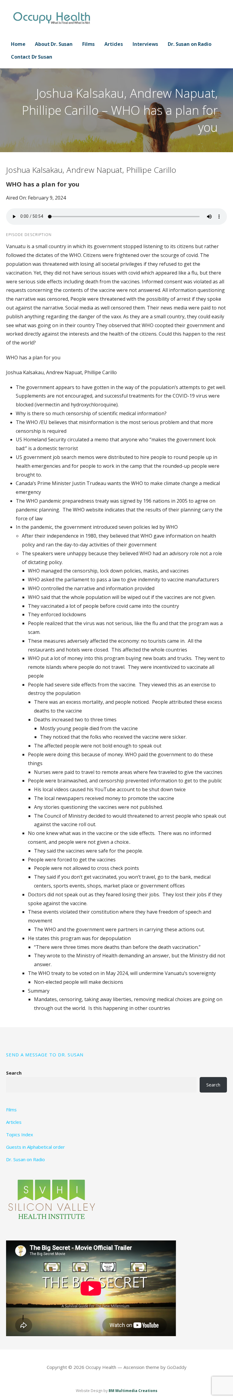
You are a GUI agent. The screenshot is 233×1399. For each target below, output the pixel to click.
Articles (113, 44)
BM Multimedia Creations (133, 1390)
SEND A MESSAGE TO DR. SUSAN (44, 1055)
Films (88, 44)
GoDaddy (177, 1367)
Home (18, 44)
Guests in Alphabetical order (35, 1147)
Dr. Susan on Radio (189, 44)
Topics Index (19, 1134)
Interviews (145, 44)
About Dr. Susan (54, 44)
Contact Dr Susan (31, 56)
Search (14, 1073)
